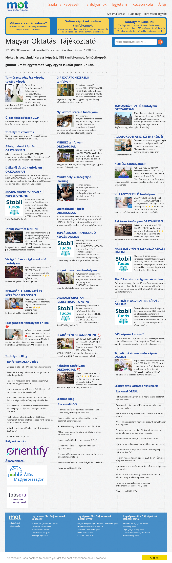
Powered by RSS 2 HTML (18, 436)
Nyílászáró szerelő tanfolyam (77, 112)
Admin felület (15, 523)
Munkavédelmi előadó (40, 530)
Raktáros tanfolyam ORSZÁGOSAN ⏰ (71, 368)
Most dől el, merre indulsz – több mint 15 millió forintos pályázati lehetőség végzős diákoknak (28, 399)
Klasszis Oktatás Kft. (86, 536)
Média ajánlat (15, 526)
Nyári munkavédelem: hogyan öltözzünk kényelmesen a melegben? (141, 423)
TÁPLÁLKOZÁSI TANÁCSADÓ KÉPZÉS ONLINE (76, 235)
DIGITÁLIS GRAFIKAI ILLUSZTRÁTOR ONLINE (73, 300)
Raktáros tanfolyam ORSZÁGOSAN (139, 221)
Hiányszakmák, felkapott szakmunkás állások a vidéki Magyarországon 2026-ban (80, 411)
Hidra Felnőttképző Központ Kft (90, 526)
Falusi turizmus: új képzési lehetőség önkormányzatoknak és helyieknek (133, 484)
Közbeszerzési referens (41, 526)
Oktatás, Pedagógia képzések (135, 523)
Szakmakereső (116, 14)
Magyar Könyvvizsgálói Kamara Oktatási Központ (97, 523)
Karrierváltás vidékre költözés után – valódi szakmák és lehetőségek (78, 419)
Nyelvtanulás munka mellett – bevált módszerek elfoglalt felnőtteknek (80, 455)
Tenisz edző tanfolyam (41, 533)
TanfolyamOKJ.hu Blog (22, 362)
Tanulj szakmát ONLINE (21, 229)
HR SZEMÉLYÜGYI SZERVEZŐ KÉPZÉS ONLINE (140, 250)
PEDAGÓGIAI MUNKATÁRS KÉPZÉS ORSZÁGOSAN (23, 293)
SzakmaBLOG (67, 404)
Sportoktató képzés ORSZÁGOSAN (70, 211)
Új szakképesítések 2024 (22, 118)
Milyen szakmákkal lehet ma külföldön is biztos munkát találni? (79, 433)
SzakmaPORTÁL (127, 391)
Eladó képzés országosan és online (139, 279)
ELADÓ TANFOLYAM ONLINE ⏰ (79, 335)
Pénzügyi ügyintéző (40, 536)
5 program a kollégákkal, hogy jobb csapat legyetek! (140, 444)
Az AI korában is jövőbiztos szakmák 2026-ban (79, 426)
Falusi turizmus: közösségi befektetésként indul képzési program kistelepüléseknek (138, 476)
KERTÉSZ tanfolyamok (130, 164)
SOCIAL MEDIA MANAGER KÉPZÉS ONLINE (23, 193)
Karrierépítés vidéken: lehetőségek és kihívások (80, 462)
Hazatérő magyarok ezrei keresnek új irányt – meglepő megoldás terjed (28, 382)
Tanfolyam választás (19, 132)
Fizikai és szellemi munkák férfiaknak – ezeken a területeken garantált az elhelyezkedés (138, 431)
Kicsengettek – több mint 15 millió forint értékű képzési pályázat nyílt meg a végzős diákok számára (28, 408)
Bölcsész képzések (131, 536)
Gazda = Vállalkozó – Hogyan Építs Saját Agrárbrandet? (76, 447)
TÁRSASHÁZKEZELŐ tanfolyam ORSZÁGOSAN (136, 107)
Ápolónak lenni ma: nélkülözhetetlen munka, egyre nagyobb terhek (139, 406)
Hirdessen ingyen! (155, 14)
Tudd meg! (134, 14)
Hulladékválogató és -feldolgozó (44, 523)
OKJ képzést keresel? (129, 334)
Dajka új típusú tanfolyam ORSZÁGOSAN (23, 169)
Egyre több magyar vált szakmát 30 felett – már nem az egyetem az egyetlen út (29, 390)
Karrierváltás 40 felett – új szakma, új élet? (77, 440)
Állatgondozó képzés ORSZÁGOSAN (20, 148)
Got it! (154, 557)
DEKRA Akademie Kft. (86, 533)
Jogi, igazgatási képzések (133, 530)
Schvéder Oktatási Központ (88, 530)
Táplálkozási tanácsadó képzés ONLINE (136, 354)
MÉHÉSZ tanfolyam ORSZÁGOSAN (70, 144)
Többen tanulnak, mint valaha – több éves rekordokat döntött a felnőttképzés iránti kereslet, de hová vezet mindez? (30, 419)
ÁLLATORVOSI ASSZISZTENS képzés (139, 136)
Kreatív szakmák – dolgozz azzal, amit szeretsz (137, 438)
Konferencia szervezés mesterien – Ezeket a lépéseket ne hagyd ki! (141, 467)
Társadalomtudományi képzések (136, 533)
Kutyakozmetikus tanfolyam (77, 270)
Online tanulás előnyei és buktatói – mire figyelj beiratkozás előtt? (138, 451)
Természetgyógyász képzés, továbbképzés (24, 79)
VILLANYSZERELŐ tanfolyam (135, 194)
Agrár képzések (129, 526)
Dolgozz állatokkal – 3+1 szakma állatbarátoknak (29, 366)
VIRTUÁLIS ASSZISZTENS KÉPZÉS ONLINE (137, 302)
